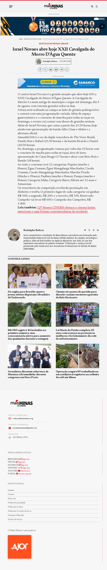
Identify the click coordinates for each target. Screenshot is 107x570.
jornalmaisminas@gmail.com (25, 428)
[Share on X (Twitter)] (45, 69)
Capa (20, 39)
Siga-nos (25, 459)
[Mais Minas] (53, 6)
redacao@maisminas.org (23, 419)
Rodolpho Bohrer (50, 61)
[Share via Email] (56, 69)
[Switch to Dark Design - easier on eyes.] (96, 6)
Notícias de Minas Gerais (32, 39)
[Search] (92, 6)
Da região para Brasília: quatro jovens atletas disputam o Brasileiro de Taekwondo (29, 295)
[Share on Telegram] (61, 69)
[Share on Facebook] (40, 69)
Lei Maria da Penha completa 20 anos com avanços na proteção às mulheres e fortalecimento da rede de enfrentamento (76, 334)
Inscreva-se (25, 471)
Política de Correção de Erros (19, 511)
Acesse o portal (24, 474)
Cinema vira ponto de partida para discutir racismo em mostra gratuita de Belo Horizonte (77, 295)
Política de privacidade (16, 503)
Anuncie (11, 490)
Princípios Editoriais (16, 515)
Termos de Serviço (15, 519)
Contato (11, 494)
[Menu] (11, 6)
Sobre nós (12, 499)
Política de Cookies (15, 507)
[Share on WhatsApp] (67, 69)
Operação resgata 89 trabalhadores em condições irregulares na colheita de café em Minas (77, 374)
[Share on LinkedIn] (51, 69)
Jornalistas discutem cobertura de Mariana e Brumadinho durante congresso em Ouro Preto (28, 374)
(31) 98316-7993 (20, 437)
